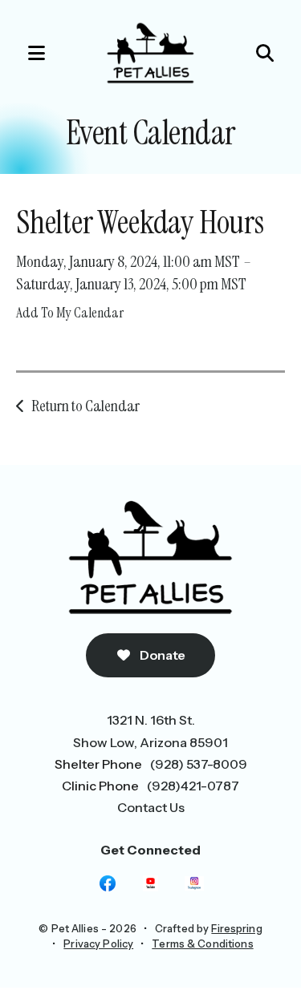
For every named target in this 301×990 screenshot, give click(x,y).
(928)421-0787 (193, 786)
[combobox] (241, 53)
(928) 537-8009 (198, 764)
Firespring (236, 928)
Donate (161, 655)
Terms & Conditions (202, 943)
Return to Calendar (85, 405)
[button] (28, 53)
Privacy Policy (98, 943)
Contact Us (151, 807)
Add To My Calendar (70, 312)
